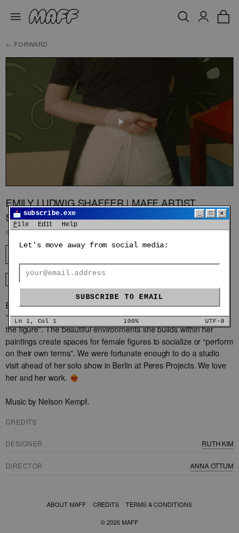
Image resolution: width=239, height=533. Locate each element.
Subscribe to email (119, 297)
